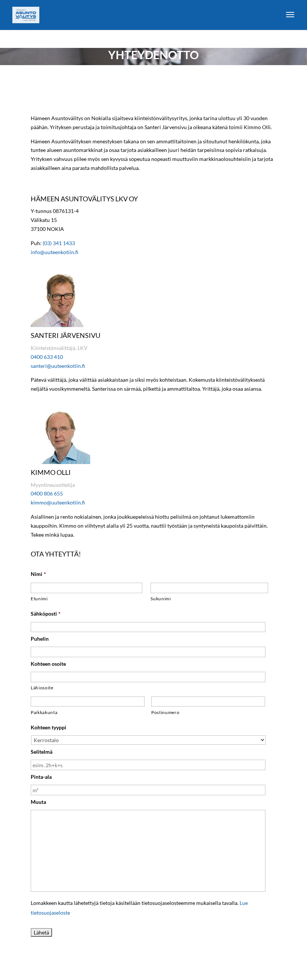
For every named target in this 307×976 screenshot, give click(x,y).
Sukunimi (161, 598)
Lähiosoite (42, 687)
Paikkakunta (44, 712)
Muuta (38, 802)
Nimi (38, 574)
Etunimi (39, 598)
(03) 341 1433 (59, 243)
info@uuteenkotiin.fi (54, 252)
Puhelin (40, 638)
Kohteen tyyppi (48, 727)
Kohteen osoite (48, 664)
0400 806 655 (47, 493)
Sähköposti (46, 613)
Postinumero (165, 712)
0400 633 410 (47, 357)
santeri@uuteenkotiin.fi (58, 366)
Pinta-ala (41, 777)
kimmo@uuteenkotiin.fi (58, 502)
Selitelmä (41, 751)
